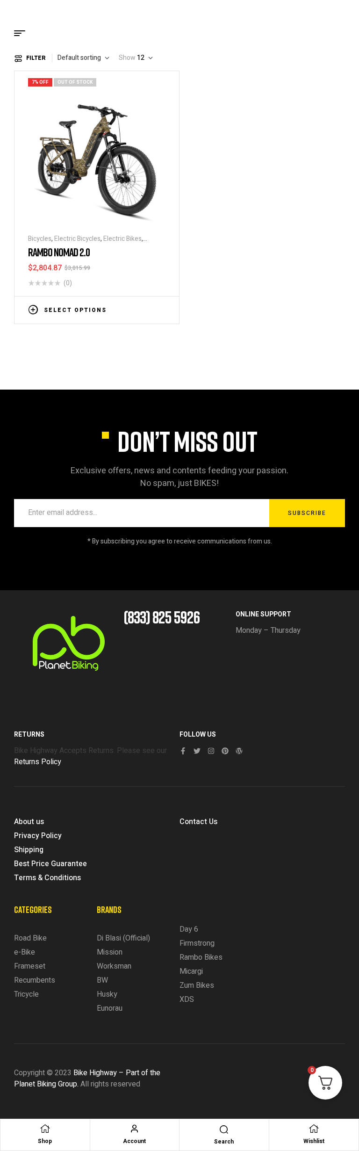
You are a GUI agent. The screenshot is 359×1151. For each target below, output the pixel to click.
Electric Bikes (122, 239)
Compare (146, 309)
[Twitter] (197, 750)
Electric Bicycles (77, 239)
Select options (75, 310)
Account (134, 1141)
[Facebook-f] (183, 750)
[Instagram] (211, 750)
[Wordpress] (239, 750)
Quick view (160, 309)
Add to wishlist (132, 309)
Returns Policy (37, 761)
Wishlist (313, 1141)
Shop (45, 1141)
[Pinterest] (225, 750)
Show (127, 58)
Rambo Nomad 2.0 (59, 252)
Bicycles (39, 239)
